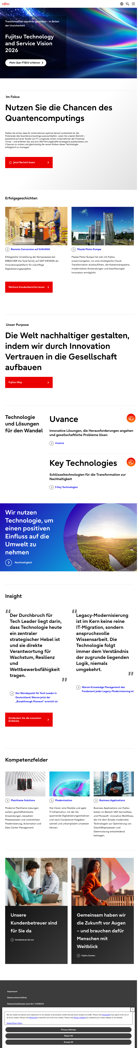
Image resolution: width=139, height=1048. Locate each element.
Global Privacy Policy (14, 1023)
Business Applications (112, 800)
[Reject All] (33, 1018)
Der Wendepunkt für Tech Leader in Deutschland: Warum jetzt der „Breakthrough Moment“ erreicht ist (36, 697)
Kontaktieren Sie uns (24, 940)
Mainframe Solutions (23, 800)
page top (130, 989)
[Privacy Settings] (80, 1018)
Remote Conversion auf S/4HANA (30, 249)
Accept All (68, 1042)
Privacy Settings (68, 1030)
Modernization (63, 800)
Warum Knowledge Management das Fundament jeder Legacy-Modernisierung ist (108, 689)
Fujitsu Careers (88, 955)
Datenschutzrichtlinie (17, 997)
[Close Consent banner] (132, 1009)
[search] (127, 3)
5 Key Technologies (66, 487)
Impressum (12, 991)
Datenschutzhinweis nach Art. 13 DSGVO (25, 1004)
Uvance (59, 443)
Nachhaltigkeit (23, 562)
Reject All (68, 1036)
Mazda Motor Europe (89, 249)
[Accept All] (106, 1015)
